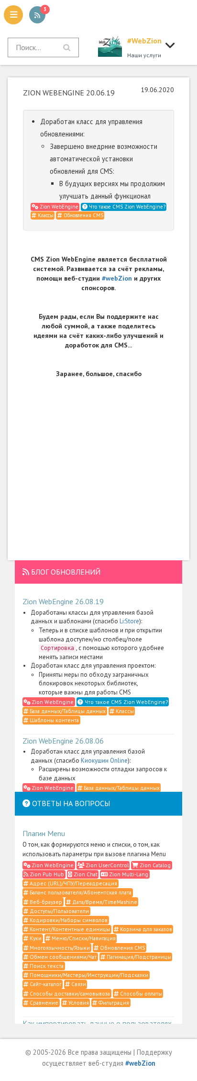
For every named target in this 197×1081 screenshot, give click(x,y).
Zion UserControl (106, 865)
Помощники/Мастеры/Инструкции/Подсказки (88, 974)
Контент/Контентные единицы (69, 929)
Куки (35, 938)
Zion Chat (85, 874)
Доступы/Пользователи (58, 910)
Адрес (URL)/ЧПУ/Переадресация (72, 883)
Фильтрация (113, 1002)
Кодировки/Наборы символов (68, 920)
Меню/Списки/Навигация (83, 938)
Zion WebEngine (58, 206)
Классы (45, 215)
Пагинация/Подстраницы (138, 956)
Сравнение (43, 1002)
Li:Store (129, 621)
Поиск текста (46, 965)
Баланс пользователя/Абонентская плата (79, 892)
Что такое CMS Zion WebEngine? (126, 206)
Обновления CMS (82, 215)
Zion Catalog (154, 865)
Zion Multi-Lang (128, 874)
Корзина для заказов (145, 929)
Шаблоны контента (53, 720)
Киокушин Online (104, 760)
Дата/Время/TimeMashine (104, 901)
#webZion (117, 278)
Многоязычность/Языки (59, 947)
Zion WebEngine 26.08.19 (63, 601)
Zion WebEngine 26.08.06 (63, 740)
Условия (78, 1002)
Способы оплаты (140, 993)
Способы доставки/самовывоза (69, 993)
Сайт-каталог (44, 983)
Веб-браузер (45, 901)
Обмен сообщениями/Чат (62, 956)
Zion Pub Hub (46, 874)
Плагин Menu (43, 833)
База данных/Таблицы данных (67, 710)
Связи (78, 983)
